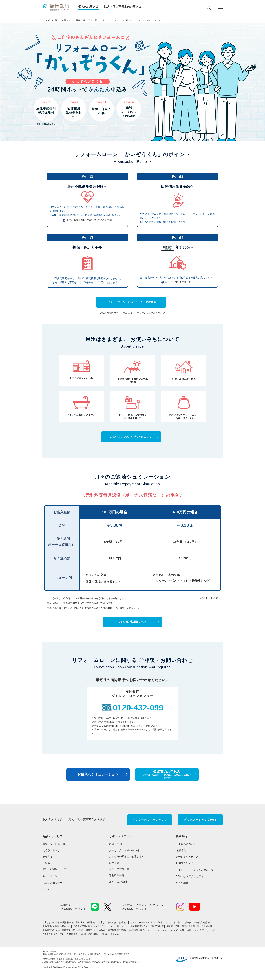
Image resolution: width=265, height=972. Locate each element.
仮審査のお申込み (167, 774)
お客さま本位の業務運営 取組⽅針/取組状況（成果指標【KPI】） (73, 922)
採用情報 (181, 850)
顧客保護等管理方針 (117, 922)
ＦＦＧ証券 (182, 882)
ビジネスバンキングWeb (200, 819)
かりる (46, 862)
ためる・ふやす (51, 850)
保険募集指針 (172, 926)
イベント (47, 888)
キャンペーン (50, 876)
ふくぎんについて (186, 843)
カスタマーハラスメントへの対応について (150, 922)
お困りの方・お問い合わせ (124, 850)
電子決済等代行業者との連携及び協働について (130, 930)
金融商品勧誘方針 (202, 922)
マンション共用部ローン (132, 621)
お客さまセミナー (52, 882)
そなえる (47, 856)
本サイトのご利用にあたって (201, 930)
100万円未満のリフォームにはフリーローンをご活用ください (132, 312)
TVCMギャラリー (186, 862)
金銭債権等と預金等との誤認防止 (83, 934)
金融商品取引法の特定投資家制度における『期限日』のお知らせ (73, 930)
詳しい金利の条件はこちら (179, 282)
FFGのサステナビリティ (190, 876)
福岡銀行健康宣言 (110, 934)
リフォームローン (111, 20)
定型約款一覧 (116, 875)
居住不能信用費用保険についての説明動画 (89, 220)
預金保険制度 (157, 926)
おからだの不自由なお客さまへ (126, 856)
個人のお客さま (88, 6)
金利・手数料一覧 (119, 869)
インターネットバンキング (149, 819)
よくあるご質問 (118, 881)
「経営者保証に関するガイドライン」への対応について (100, 926)
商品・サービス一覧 (86, 20)
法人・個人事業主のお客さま (123, 6)
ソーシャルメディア (187, 856)
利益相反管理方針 (139, 926)
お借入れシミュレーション (98, 774)
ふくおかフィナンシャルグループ (195, 869)
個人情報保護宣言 (182, 922)
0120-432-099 (138, 707)
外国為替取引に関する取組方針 (197, 926)
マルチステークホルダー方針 (170, 930)
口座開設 (114, 862)
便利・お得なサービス (55, 869)
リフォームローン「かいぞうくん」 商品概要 (130, 302)
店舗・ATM (115, 843)
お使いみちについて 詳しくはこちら (130, 436)
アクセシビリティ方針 (53, 934)
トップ (45, 20)
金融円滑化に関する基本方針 (56, 926)
